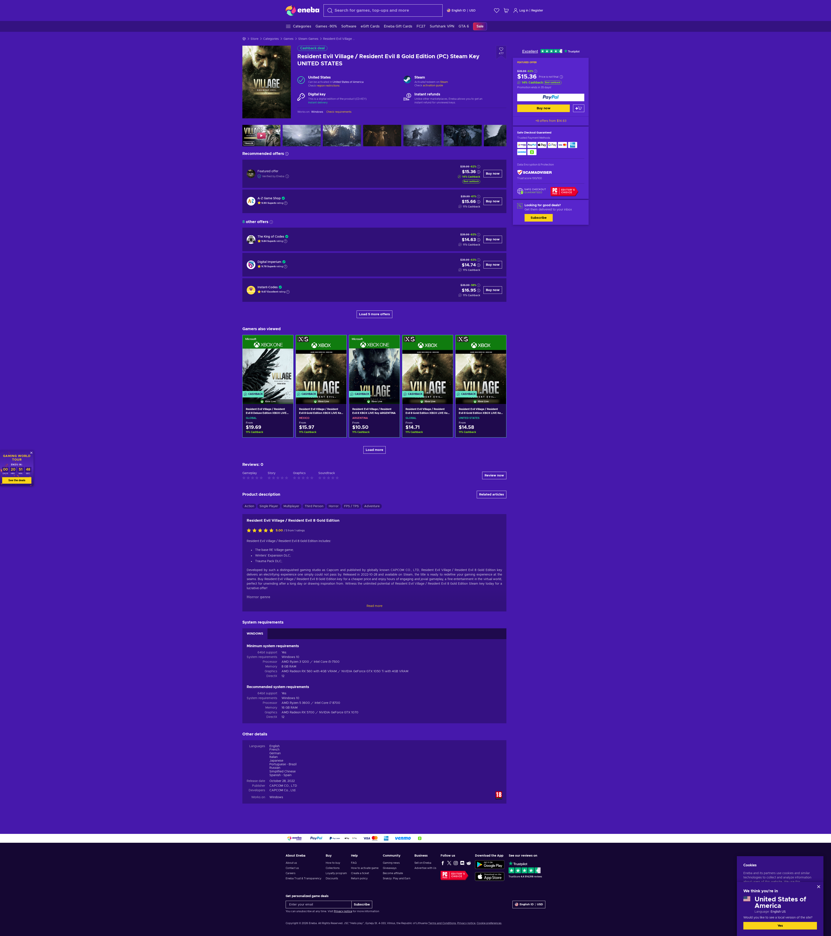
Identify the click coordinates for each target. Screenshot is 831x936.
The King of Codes (271, 236)
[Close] (818, 886)
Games (288, 38)
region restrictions (328, 85)
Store (254, 38)
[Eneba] (302, 10)
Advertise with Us (425, 868)
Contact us (292, 868)
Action (249, 506)
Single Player (268, 506)
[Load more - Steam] (407, 80)
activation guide (433, 85)
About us (291, 863)
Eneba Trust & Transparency (303, 878)
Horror (334, 506)
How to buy (333, 863)
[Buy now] (550, 97)
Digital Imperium (269, 262)
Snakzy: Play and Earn (396, 878)
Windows (276, 797)
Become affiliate (393, 873)
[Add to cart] (578, 108)
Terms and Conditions (442, 923)
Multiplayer (291, 506)
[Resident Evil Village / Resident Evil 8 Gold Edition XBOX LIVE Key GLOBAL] (427, 364)
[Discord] (462, 862)
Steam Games (308, 38)
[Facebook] (443, 862)
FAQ (354, 863)
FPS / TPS (351, 506)
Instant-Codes (268, 287)
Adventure (372, 506)
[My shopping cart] (506, 10)
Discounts (332, 878)
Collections (333, 868)
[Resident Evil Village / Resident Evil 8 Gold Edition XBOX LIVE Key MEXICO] (321, 364)
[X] (449, 862)
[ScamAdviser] (534, 172)
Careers (290, 873)
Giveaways (389, 868)
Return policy (359, 878)
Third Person (314, 506)
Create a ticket (360, 873)
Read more (374, 606)
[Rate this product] (261, 530)
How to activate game (364, 868)
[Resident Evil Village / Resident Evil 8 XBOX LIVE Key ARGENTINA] (374, 364)
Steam (444, 82)
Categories (271, 38)
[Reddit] (469, 862)
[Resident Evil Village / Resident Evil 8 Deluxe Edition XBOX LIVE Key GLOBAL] (268, 364)
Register (537, 10)
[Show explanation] (285, 203)
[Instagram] (456, 862)
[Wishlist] (496, 10)
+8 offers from (550, 120)
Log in (523, 10)
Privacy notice (343, 911)
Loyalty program (336, 873)
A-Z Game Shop (269, 198)
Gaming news (391, 863)
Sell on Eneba (422, 863)
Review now (494, 475)
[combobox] (383, 10)
